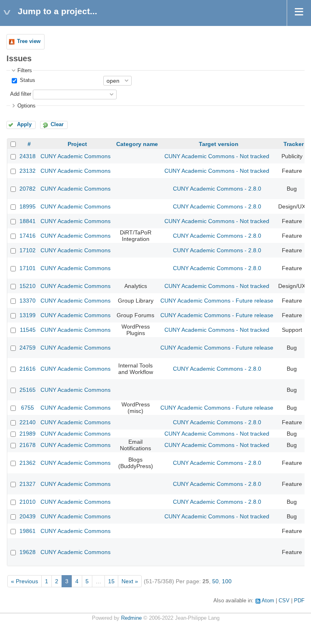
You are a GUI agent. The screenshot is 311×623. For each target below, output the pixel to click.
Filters (24, 70)
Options (26, 106)
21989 (27, 433)
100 (227, 581)
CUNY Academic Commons (75, 156)
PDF (299, 601)
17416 (27, 235)
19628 (27, 552)
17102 (27, 250)
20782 (27, 188)
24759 (27, 347)
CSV (284, 601)
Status (26, 80)
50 (215, 581)
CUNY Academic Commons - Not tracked (216, 156)
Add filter (20, 94)
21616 (27, 368)
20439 (27, 516)
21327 (27, 484)
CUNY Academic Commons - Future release (216, 300)
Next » (129, 581)
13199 (27, 315)
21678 (27, 445)
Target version (219, 144)
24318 (27, 156)
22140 (27, 422)
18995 (27, 206)
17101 (27, 268)
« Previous (24, 581)
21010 (27, 501)
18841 (27, 221)
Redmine (131, 618)
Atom (268, 601)
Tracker (293, 144)
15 (111, 581)
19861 (27, 531)
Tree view (28, 41)
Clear (57, 124)
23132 (27, 171)
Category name (137, 144)
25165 (27, 390)
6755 (27, 407)
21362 (27, 463)
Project (77, 144)
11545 (28, 330)
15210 (27, 286)
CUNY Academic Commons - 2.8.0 (217, 188)
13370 (27, 300)
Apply (24, 124)
